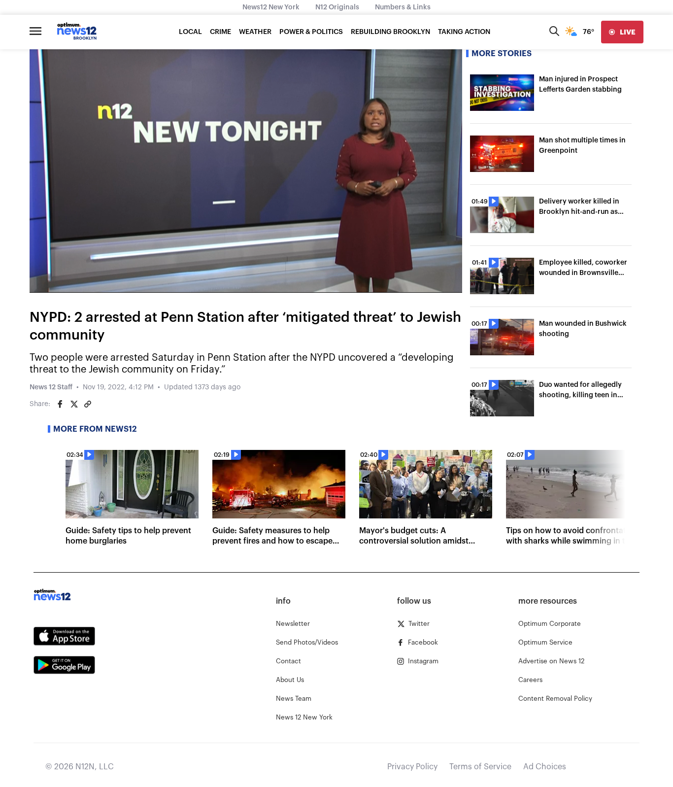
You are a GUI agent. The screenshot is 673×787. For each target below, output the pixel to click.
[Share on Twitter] (74, 404)
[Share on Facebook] (60, 404)
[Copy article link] (88, 404)
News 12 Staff (51, 387)
